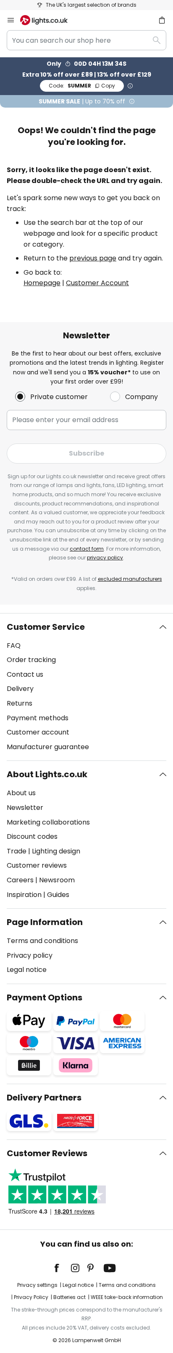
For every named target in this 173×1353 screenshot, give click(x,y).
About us (21, 793)
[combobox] (86, 40)
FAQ (14, 645)
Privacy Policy (31, 1297)
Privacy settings (37, 1285)
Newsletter (25, 807)
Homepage (42, 283)
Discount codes (32, 836)
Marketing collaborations (48, 822)
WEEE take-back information (127, 1297)
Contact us (25, 674)
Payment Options (44, 997)
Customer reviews (37, 865)
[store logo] (49, 20)
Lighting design (56, 851)
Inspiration (24, 894)
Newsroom (57, 880)
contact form (87, 548)
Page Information (45, 922)
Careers (20, 880)
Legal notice (27, 969)
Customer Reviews (47, 1153)
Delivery (20, 688)
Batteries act (69, 1297)
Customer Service (46, 627)
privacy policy (105, 557)
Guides (58, 894)
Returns (19, 703)
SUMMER (82, 85)
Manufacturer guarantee (48, 747)
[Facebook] (62, 1268)
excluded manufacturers (130, 578)
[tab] (86, 687)
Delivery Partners (44, 1097)
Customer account (38, 732)
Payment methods (37, 718)
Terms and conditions (42, 941)
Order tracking (31, 660)
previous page (92, 258)
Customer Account (97, 283)
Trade (16, 851)
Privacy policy (29, 955)
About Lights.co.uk (47, 774)
